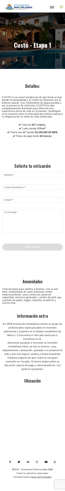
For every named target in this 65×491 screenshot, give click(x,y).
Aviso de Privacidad (41, 477)
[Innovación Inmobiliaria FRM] (19, 10)
